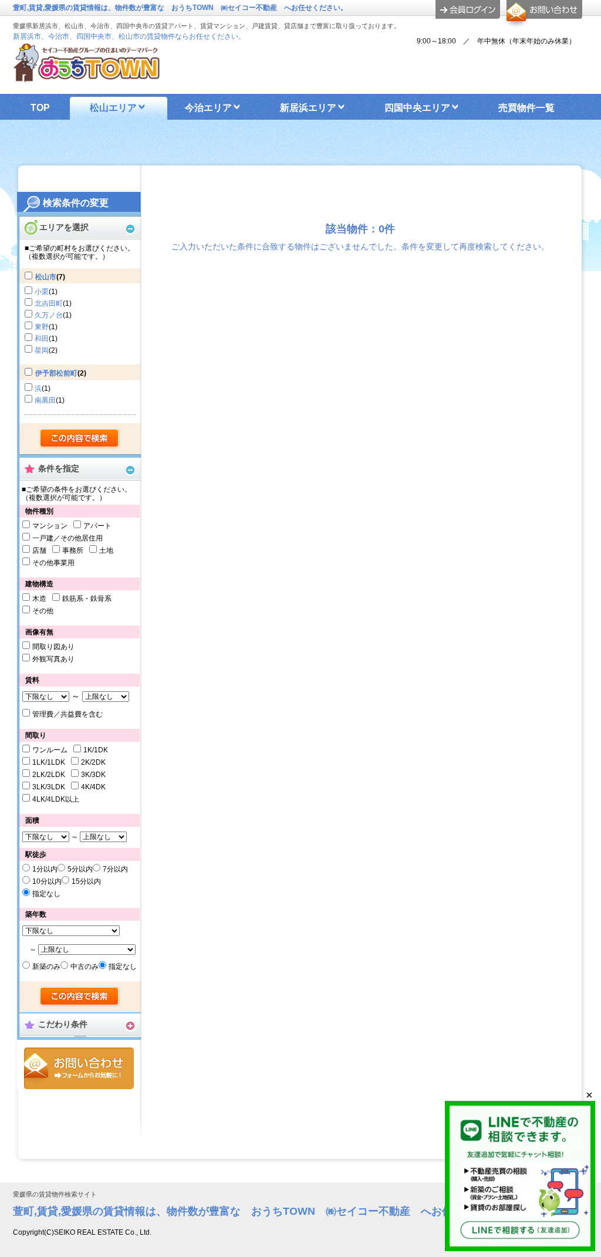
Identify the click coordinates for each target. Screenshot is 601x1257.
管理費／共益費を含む (67, 714)
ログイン (467, 9)
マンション (49, 526)
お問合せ (79, 1068)
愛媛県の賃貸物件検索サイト (55, 1194)
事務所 (72, 550)
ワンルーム (49, 750)
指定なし (46, 894)
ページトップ (567, 1172)
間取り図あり (53, 647)
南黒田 (45, 400)
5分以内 (80, 869)
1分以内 (45, 869)
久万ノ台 (49, 315)
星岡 (42, 350)
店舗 (39, 550)
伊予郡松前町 (56, 373)
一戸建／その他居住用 (67, 538)
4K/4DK (93, 787)
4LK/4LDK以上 (55, 799)
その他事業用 (53, 563)
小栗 (42, 292)
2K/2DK (93, 762)
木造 (39, 598)
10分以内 (47, 881)
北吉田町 (49, 303)
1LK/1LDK (48, 762)
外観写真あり (53, 659)
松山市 (45, 277)
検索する (80, 439)
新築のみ (46, 966)
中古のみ (84, 966)
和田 (42, 338)
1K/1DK (95, 750)
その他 (42, 611)
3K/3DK (93, 775)
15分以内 (86, 881)
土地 (106, 550)
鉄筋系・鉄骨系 (87, 598)
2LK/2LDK (48, 775)
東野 (42, 327)
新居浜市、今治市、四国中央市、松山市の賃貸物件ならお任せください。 (129, 36)
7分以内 (115, 869)
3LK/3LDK (48, 787)
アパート (97, 526)
